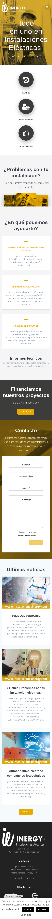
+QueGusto (29, 878)
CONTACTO (26, 412)
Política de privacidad (27, 536)
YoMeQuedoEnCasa (26, 615)
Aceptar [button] (27, 909)
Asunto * (26, 488)
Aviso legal (13, 852)
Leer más (26, 914)
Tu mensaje (26, 500)
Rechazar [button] (42, 909)
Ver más (25, 812)
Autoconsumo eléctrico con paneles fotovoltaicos (26, 773)
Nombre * (26, 465)
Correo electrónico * (26, 476)
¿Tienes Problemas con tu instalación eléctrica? (26, 690)
